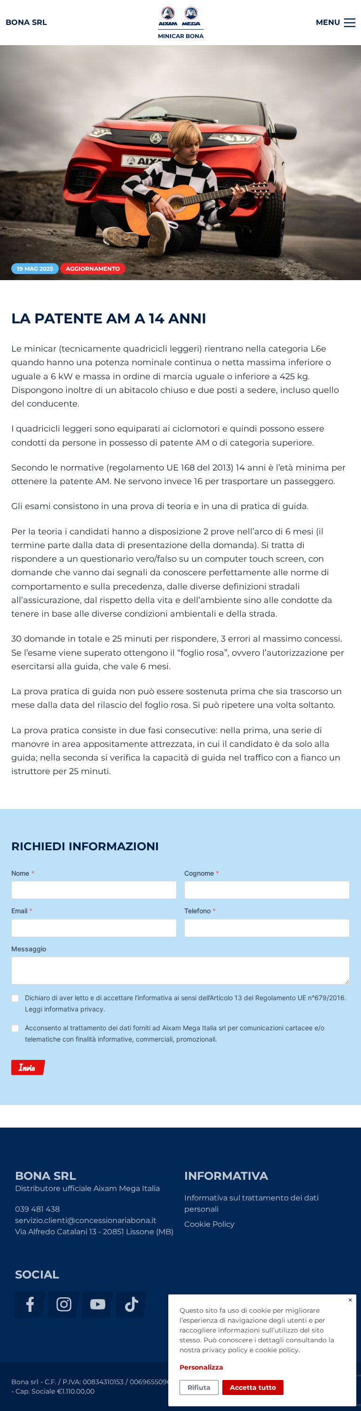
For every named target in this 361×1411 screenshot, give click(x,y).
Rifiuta (199, 1387)
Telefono (200, 911)
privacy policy (225, 1350)
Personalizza (201, 1367)
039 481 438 (37, 1209)
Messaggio (28, 949)
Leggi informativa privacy (64, 1009)
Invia (27, 1067)
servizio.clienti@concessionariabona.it (86, 1220)
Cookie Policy (209, 1224)
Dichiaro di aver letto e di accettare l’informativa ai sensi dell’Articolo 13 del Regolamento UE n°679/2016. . (185, 1003)
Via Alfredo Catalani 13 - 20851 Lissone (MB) (94, 1231)
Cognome (201, 873)
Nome (22, 873)
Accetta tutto (253, 1387)
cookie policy (276, 1350)
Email (21, 911)
